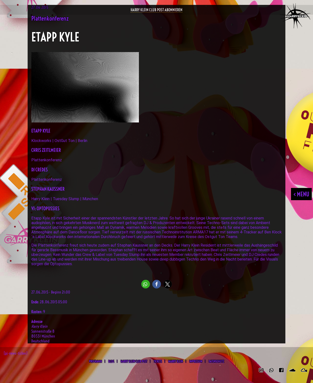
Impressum (195, 361)
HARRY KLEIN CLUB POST (134, 361)
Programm (95, 361)
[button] (145, 284)
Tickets (158, 361)
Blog (111, 361)
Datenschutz (216, 361)
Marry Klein (175, 361)
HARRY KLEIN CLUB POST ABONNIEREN (156, 9)
